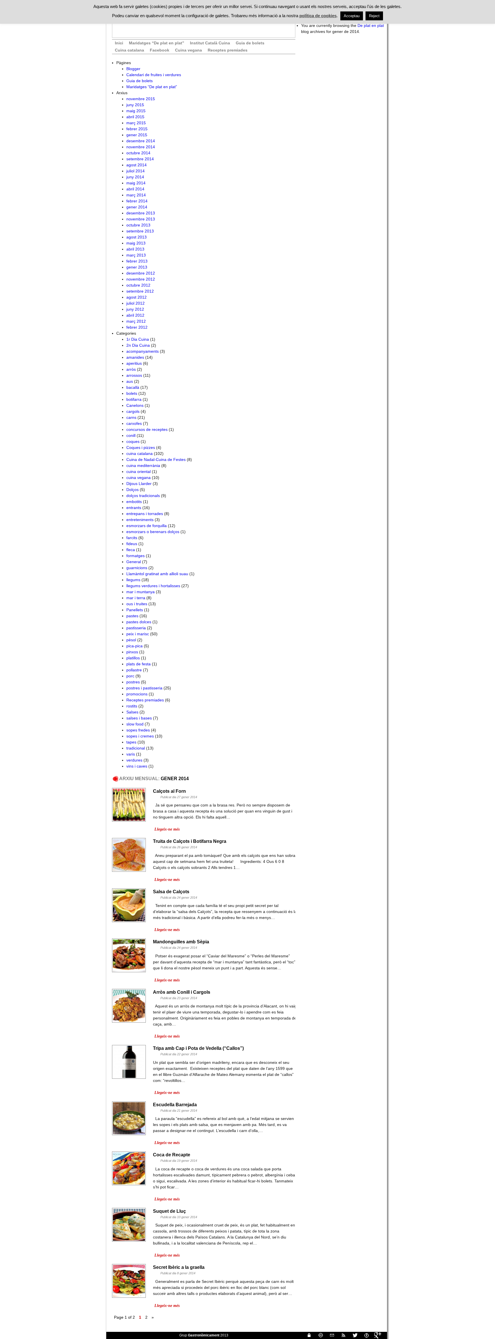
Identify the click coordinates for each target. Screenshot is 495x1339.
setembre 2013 (140, 231)
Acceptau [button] (352, 16)
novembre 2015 (140, 98)
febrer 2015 (137, 129)
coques (133, 441)
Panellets (134, 610)
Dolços (132, 489)
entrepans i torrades (144, 513)
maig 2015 (136, 111)
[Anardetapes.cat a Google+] (375, 1335)
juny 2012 (135, 309)
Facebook (159, 50)
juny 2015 (135, 104)
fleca (130, 549)
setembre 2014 (140, 159)
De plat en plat (371, 25)
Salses (132, 712)
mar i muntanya (140, 591)
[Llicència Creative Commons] (318, 1335)
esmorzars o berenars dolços (152, 531)
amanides (135, 357)
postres (133, 682)
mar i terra (135, 597)
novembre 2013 (140, 219)
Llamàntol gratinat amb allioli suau (157, 573)
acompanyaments (142, 351)
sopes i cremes (140, 736)
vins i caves (136, 766)
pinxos (132, 652)
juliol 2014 (135, 171)
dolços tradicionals (143, 495)
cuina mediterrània (143, 465)
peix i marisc (137, 634)
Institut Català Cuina (210, 43)
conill (130, 435)
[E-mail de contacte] (329, 1335)
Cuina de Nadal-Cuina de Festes (156, 459)
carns (131, 417)
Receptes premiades (227, 50)
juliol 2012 (135, 303)
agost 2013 (136, 237)
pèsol (131, 640)
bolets (131, 393)
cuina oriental (138, 471)
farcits (131, 537)
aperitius (134, 363)
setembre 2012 (140, 291)
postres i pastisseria (144, 688)
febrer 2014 (137, 201)
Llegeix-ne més (167, 829)
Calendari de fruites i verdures (153, 74)
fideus (131, 543)
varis (130, 754)
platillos (133, 658)
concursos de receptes (147, 429)
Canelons (135, 405)
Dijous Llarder (139, 483)
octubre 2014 (138, 153)
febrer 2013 (137, 261)
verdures (134, 760)
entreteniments (140, 519)
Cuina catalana (129, 50)
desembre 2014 (140, 141)
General (133, 561)
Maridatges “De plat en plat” (156, 43)
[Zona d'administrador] (307, 1335)
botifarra (134, 399)
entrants (133, 507)
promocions (137, 694)
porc (130, 676)
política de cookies (318, 15)
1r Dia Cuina (137, 339)
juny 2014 (135, 177)
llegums (133, 579)
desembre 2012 (140, 273)
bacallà (132, 387)
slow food (135, 724)
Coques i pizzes (140, 447)
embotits (134, 501)
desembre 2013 (140, 213)
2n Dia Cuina (138, 345)
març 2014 (136, 195)
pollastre (134, 670)
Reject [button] (374, 16)
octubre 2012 (138, 285)
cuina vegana (138, 477)
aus (129, 381)
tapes (131, 742)
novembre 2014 (140, 147)
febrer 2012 (137, 327)
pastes (132, 616)
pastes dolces (138, 622)
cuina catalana (139, 453)
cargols (133, 411)
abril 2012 (135, 315)
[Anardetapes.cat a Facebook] (364, 1335)
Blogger (133, 68)
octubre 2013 (138, 225)
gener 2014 (136, 207)
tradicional (135, 748)
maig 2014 (136, 183)
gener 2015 (136, 135)
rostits (131, 706)
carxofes (134, 423)
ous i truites (136, 604)
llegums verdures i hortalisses (153, 585)
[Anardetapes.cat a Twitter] (352, 1335)
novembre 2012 (140, 279)
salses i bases (139, 718)
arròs (131, 369)
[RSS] (341, 1335)
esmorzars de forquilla (146, 525)
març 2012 (136, 321)
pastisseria (136, 628)
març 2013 (136, 255)
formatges (135, 555)
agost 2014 (136, 165)
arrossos (134, 375)
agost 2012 (136, 297)
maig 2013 (136, 243)
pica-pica (134, 646)
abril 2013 (135, 249)
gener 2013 (136, 267)
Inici (119, 43)
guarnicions (136, 567)
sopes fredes (138, 730)
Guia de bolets (250, 43)
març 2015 (136, 123)
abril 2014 (135, 189)
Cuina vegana (188, 50)
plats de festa (138, 664)
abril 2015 (135, 117)
